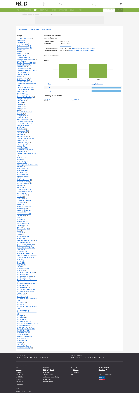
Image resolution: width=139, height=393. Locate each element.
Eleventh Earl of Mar (23, 112)
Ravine (19, 234)
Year (49, 84)
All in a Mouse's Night (23, 48)
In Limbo (19, 159)
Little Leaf (20, 197)
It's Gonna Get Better (23, 180)
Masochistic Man (22, 208)
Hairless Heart (21, 131)
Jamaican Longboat (23, 182)
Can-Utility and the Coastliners (26, 70)
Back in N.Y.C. (21, 53)
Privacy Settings (48, 381)
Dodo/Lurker (20, 91)
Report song (56, 55)
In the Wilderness (22, 170)
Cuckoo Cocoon (21, 80)
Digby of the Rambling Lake (25, 89)
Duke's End (20, 106)
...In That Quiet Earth (23, 38)
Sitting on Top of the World (24, 257)
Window (19, 342)
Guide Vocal (20, 129)
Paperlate (20, 232)
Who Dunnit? (20, 340)
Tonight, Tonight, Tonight (24, 329)
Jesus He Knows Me (23, 183)
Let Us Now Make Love (23, 191)
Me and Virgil (21, 212)
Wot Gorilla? (20, 344)
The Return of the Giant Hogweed (26, 312)
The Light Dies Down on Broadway (27, 306)
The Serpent (20, 315)
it (17, 178)
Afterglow (20, 42)
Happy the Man (21, 132)
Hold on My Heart (22, 142)
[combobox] (69, 4)
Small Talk (20, 259)
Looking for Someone (23, 200)
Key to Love (20, 187)
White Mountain (21, 338)
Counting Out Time (22, 78)
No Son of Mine (21, 223)
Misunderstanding (22, 214)
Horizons (19, 146)
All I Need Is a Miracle (23, 46)
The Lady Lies (21, 297)
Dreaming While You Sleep (24, 97)
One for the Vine (21, 229)
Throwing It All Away (23, 327)
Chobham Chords (22, 74)
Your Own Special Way (23, 348)
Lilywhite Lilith (21, 195)
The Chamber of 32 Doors (24, 276)
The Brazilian (21, 274)
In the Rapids (21, 168)
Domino (19, 93)
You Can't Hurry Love (23, 346)
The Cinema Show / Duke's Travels (27, 280)
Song (23, 29)
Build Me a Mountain (23, 65)
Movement (20, 219)
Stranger (19, 266)
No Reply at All (21, 221)
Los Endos (20, 202)
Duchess (19, 104)
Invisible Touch (21, 176)
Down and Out (21, 95)
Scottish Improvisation (23, 246)
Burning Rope (21, 66)
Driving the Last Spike (23, 99)
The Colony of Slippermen (24, 283)
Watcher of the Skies (23, 336)
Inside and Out (21, 174)
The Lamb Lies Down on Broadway (27, 299)
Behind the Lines (22, 57)
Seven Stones (21, 249)
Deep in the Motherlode (23, 87)
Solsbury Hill (20, 261)
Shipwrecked (20, 251)
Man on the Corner (22, 206)
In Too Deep (20, 172)
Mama (19, 204)
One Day (19, 227)
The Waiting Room (22, 321)
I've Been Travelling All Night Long (26, 153)
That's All (19, 270)
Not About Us (21, 225)
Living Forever (21, 199)
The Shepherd (21, 317)
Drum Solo (20, 102)
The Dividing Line (22, 287)
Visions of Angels (22, 334)
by (65, 46)
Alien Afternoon (21, 44)
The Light (20, 304)
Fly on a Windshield (22, 119)
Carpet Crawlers (21, 72)
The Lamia (20, 302)
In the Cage (20, 163)
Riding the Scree (21, 236)
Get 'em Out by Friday (23, 123)
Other (46, 29)
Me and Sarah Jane (22, 210)
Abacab (19, 40)
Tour (35, 29)
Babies (19, 51)
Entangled (20, 114)
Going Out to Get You (23, 125)
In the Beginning (21, 161)
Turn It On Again (21, 331)
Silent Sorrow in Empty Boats (25, 255)
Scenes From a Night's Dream (25, 244)
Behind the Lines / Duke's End (25, 59)
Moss (18, 217)
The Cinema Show (22, 278)
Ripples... (19, 238)
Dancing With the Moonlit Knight (26, 83)
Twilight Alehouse (22, 332)
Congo (19, 76)
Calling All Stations (22, 68)
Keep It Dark (20, 185)
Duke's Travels (21, 108)
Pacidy (19, 231)
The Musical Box (22, 310)
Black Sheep (20, 61)
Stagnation (20, 265)
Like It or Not (20, 193)
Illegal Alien (20, 157)
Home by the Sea (22, 144)
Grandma (20, 127)
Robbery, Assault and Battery (25, 240)
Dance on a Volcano (23, 82)
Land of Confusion (22, 189)
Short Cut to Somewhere (24, 253)
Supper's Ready (21, 268)
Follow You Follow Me (23, 121)
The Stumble (20, 319)
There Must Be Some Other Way (26, 323)
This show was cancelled (24, 325)
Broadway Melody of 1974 (24, 63)
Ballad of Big (20, 55)
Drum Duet (20, 100)
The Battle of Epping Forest (25, 272)
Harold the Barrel (22, 136)
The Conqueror (21, 285)
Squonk (19, 263)
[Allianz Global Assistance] (102, 377)
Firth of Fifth (20, 117)
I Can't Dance (21, 148)
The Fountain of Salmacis (24, 289)
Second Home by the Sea (24, 248)
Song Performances (97, 84)
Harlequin (20, 134)
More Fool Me (21, 215)
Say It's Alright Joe (22, 242)
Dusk (18, 110)
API (72, 374)
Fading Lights (21, 116)
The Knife (20, 295)
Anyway (19, 49)
